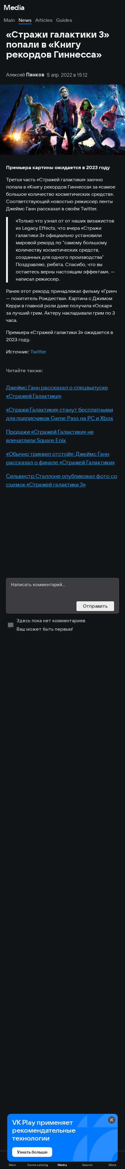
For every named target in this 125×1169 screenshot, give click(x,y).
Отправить (95, 606)
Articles (43, 20)
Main (9, 20)
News (25, 20)
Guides (64, 20)
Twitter (38, 352)
